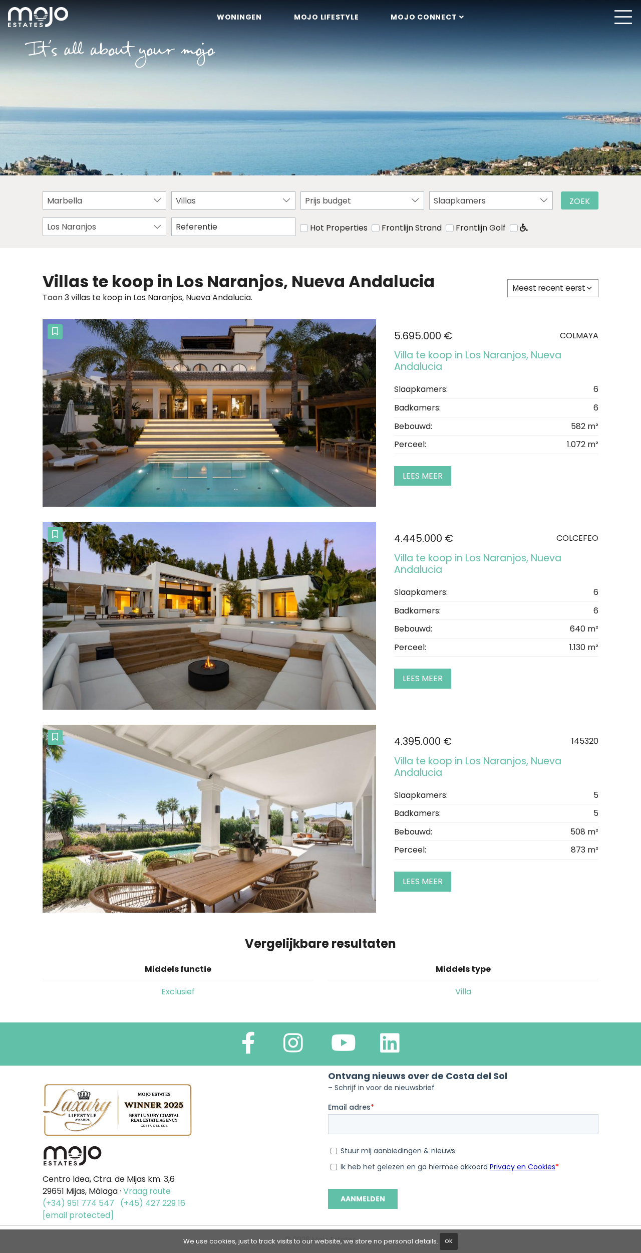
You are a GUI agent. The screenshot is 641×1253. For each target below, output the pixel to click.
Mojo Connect (424, 17)
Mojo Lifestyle (326, 17)
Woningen (239, 17)
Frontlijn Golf (481, 228)
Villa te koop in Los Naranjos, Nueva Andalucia (477, 360)
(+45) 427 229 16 (152, 1203)
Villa (463, 991)
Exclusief (178, 991)
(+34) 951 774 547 (78, 1203)
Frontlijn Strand (412, 228)
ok (449, 1240)
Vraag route (147, 1191)
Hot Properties (339, 228)
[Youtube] (343, 1047)
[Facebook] (248, 1047)
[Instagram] (293, 1047)
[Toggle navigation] (623, 17)
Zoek (579, 201)
